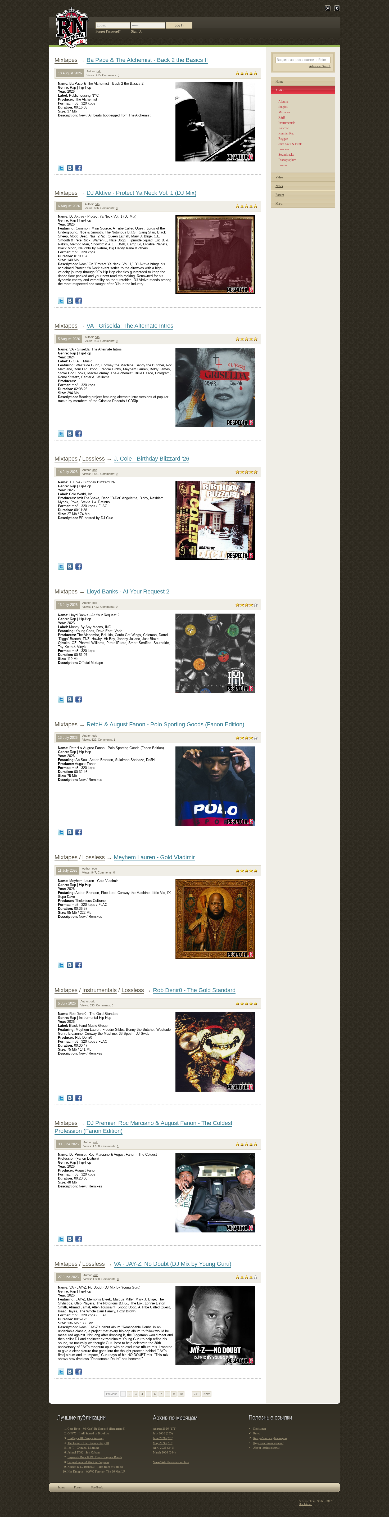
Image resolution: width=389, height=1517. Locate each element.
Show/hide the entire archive (171, 1462)
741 (196, 1394)
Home (279, 81)
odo (99, 71)
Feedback (97, 1487)
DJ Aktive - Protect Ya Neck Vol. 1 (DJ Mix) (141, 193)
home (61, 1487)
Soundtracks (286, 154)
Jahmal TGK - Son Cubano (84, 1452)
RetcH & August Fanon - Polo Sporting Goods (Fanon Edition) (165, 724)
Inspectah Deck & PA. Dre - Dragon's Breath (94, 1457)
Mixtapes (66, 60)
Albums (283, 101)
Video (279, 177)
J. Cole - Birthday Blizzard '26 (151, 458)
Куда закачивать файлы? (268, 1442)
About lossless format (266, 1447)
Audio (279, 90)
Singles (283, 107)
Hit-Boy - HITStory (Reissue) (85, 1438)
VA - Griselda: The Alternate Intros (130, 325)
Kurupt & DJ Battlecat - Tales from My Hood (95, 1466)
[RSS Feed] (328, 10)
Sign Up (137, 31)
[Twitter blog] (337, 10)
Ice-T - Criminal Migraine (83, 1447)
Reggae (283, 139)
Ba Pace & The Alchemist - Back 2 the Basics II (147, 60)
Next (206, 1394)
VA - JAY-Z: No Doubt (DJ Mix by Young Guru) (172, 1264)
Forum (279, 195)
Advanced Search (320, 66)
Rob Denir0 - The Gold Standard (194, 990)
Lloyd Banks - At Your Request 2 (128, 591)
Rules (256, 1433)
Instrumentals (99, 990)
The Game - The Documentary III (88, 1442)
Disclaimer (259, 1428)
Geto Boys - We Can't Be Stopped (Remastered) (96, 1428)
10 (181, 1394)
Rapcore (283, 128)
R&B (281, 117)
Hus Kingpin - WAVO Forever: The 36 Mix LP (96, 1471)
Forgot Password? (108, 31)
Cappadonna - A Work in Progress (88, 1462)
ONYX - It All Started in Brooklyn (88, 1433)
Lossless (93, 458)
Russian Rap (286, 133)
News (279, 186)
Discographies (287, 160)
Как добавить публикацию (270, 1438)
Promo (282, 165)
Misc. (279, 203)
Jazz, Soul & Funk (290, 144)
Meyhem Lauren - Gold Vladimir (154, 857)
